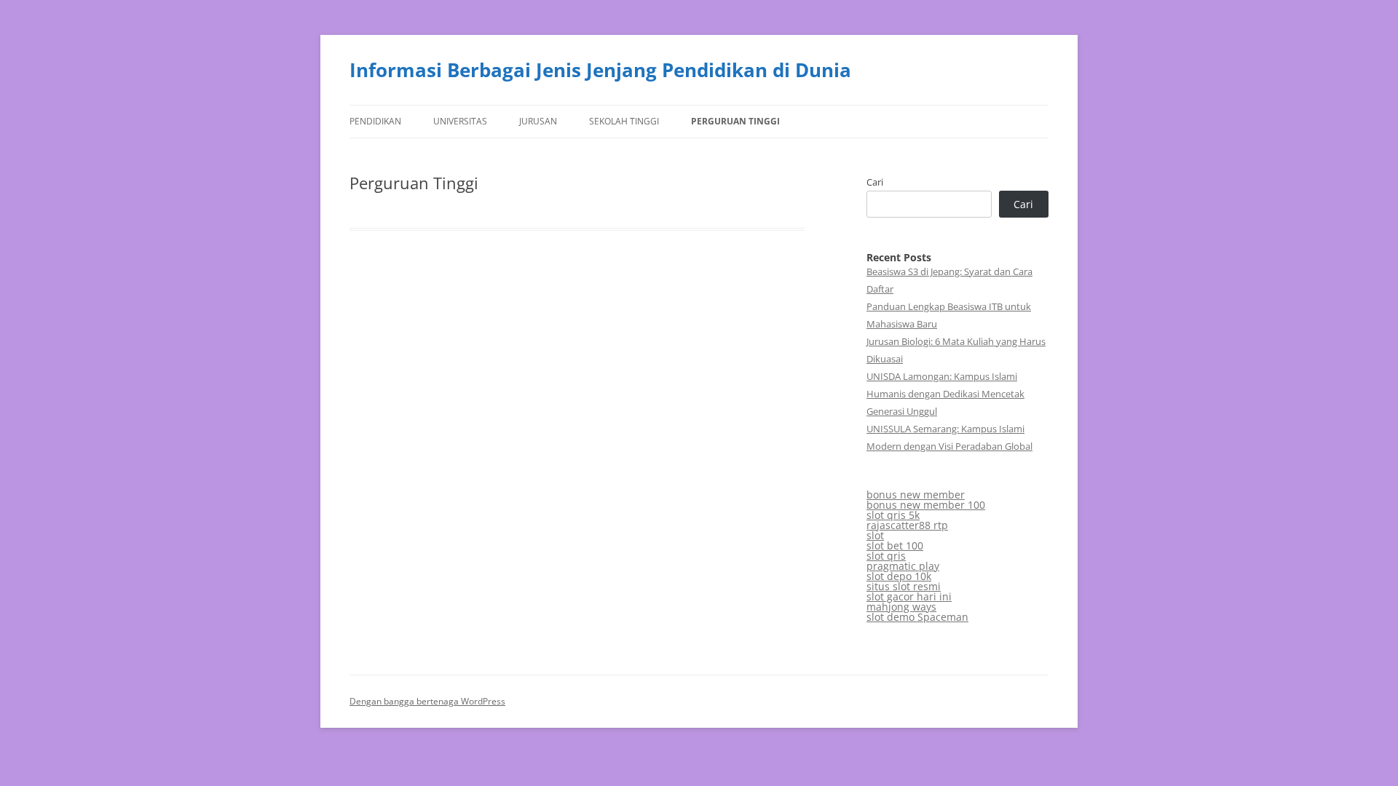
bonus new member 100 (925, 505)
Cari (874, 181)
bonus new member (915, 494)
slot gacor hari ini (909, 596)
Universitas (460, 121)
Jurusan (538, 121)
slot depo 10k (898, 576)
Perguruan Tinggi (735, 121)
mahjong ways (901, 607)
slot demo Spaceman (917, 617)
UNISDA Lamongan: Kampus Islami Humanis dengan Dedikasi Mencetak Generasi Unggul (945, 394)
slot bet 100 (894, 545)
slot (875, 535)
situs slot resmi (903, 586)
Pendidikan (375, 121)
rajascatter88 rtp (907, 525)
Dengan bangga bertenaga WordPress (427, 701)
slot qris (886, 556)
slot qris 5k (893, 515)
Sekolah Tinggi (624, 121)
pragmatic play (902, 566)
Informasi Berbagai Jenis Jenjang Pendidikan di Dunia (600, 70)
